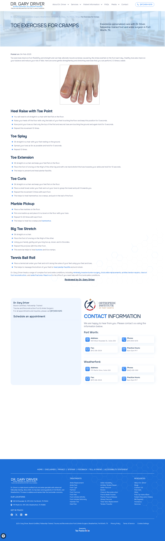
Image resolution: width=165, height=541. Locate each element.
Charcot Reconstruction (109, 492)
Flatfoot (73, 490)
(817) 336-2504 (96, 351)
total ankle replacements (111, 272)
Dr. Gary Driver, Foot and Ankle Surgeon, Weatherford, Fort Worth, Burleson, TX (39, 17)
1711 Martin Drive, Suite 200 (101, 370)
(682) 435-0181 (132, 370)
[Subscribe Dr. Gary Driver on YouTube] (26, 515)
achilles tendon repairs (131, 272)
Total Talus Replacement (109, 502)
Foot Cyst (73, 487)
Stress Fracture (106, 499)
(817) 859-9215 (146, 4)
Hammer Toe (74, 502)
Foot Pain (73, 495)
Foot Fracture (75, 492)
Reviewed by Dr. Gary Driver (80, 279)
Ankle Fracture (105, 487)
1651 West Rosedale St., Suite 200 (103, 341)
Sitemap (71, 469)
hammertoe (46, 221)
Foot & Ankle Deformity (78, 499)
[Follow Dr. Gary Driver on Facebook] (12, 515)
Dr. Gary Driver (21, 302)
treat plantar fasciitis (62, 267)
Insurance (138, 502)
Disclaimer (50, 469)
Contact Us (138, 487)
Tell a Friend (95, 469)
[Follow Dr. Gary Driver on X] (16, 515)
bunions (39, 250)
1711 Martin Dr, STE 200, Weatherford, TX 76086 (29, 505)
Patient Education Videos (143, 497)
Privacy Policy (115, 523)
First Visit (137, 490)
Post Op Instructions (141, 495)
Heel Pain (73, 504)
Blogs (136, 485)
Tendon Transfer (106, 504)
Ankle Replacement (77, 483)
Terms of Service (129, 523)
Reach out (47, 275)
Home (40, 469)
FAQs (106, 4)
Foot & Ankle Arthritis (77, 497)
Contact (124, 4)
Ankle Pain (73, 485)
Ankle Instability (106, 483)
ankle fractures (37, 275)
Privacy (61, 469)
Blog (77, 17)
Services (137, 504)
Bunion (102, 490)
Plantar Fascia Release (108, 497)
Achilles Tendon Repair (108, 485)
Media (72, 17)
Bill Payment (138, 499)
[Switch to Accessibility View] (3, 536)
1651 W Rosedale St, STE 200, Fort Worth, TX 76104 (30, 501)
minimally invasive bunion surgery (86, 272)
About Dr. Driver (140, 483)
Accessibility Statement (116, 469)
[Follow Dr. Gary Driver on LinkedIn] (21, 515)
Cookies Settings (143, 523)
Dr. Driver (14, 487)
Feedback (82, 469)
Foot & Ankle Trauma (108, 495)
